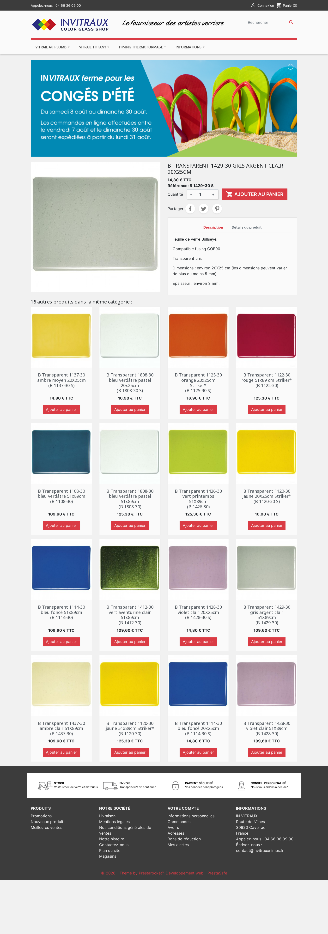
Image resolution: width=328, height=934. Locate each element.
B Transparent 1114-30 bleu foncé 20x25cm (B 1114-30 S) (198, 728)
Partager (190, 208)
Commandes (179, 821)
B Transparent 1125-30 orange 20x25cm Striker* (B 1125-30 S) (198, 382)
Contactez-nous (113, 844)
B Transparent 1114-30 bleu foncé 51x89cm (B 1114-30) (61, 612)
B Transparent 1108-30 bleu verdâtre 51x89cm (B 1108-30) (61, 496)
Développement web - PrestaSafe (196, 873)
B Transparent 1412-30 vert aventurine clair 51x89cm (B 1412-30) (129, 614)
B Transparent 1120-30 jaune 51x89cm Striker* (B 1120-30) (130, 728)
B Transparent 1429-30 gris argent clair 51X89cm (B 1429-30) (266, 614)
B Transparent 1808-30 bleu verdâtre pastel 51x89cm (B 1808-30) (129, 498)
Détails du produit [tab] (247, 227)
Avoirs (173, 827)
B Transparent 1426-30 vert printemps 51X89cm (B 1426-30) (198, 498)
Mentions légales (114, 821)
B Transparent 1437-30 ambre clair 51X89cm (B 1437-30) (61, 728)
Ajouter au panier (254, 194)
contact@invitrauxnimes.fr (260, 850)
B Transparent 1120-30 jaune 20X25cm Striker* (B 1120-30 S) (266, 496)
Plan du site (109, 850)
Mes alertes (178, 844)
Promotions (41, 815)
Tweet (203, 208)
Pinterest (217, 208)
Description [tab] (213, 227)
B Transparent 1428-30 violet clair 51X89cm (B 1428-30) (266, 728)
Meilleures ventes (46, 827)
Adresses (176, 833)
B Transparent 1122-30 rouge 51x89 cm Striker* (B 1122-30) (266, 380)
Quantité (175, 194)
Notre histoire (111, 839)
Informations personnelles (191, 815)
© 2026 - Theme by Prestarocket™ (133, 873)
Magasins (107, 856)
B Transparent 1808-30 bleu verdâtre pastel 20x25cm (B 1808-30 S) (129, 382)
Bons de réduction (184, 839)
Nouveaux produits (48, 821)
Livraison (107, 815)
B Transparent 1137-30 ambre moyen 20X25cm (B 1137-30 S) (61, 380)
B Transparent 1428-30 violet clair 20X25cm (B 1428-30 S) (198, 612)
